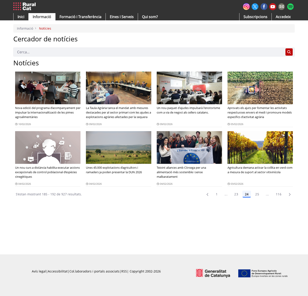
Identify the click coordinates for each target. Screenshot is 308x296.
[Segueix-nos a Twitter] (255, 6)
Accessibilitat (58, 271)
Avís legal (39, 271)
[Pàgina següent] (290, 194)
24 (246, 194)
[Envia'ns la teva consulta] (281, 6)
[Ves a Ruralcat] (25, 6)
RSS (124, 271)
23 (236, 194)
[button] (21, 16)
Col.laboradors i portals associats (94, 271)
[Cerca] (289, 52)
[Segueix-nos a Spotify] (290, 6)
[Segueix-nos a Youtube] (272, 6)
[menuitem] (80, 16)
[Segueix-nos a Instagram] (246, 6)
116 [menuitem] (278, 194)
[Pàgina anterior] (207, 194)
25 (257, 194)
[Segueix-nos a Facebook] (263, 6)
